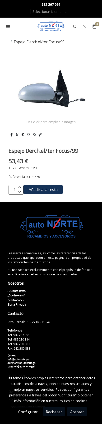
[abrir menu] (8, 26)
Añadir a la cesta (43, 189)
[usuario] (84, 26)
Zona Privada (17, 304)
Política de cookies (73, 401)
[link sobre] (51, 229)
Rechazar (54, 411)
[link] (51, 26)
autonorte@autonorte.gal (22, 363)
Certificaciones (15, 300)
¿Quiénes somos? (17, 290)
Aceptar (77, 411)
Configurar (28, 411)
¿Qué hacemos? (16, 295)
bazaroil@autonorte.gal (21, 366)
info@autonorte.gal (18, 359)
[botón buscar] (75, 26)
